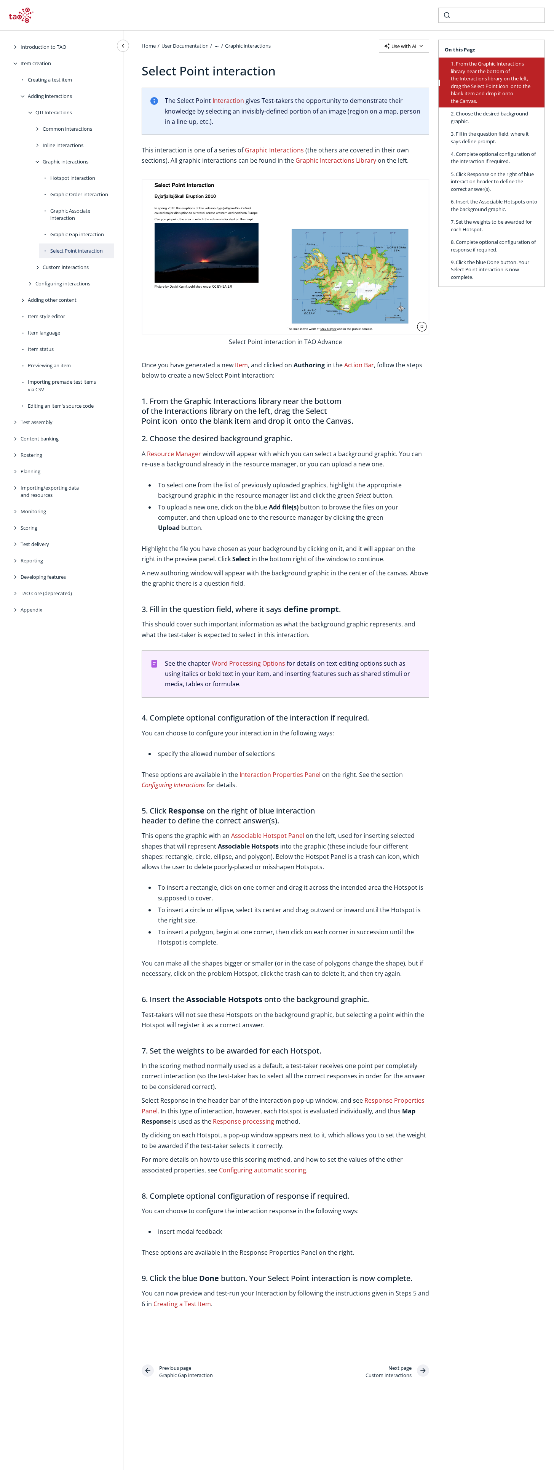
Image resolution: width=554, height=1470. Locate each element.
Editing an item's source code (61, 405)
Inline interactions (63, 145)
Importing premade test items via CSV (62, 385)
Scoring (29, 527)
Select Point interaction (76, 250)
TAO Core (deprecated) (46, 593)
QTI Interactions (53, 112)
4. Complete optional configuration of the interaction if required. (493, 158)
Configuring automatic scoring (262, 1170)
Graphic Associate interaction (70, 214)
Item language (44, 332)
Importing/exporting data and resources (50, 491)
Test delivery (35, 544)
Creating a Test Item (182, 1304)
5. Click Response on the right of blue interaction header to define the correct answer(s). (492, 181)
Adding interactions (50, 96)
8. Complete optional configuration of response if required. (493, 246)
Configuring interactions (62, 283)
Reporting (32, 560)
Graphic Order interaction (79, 194)
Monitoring (33, 511)
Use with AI (404, 46)
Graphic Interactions (274, 150)
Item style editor (46, 316)
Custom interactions (66, 267)
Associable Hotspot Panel (267, 835)
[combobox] (491, 15)
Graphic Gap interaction (77, 234)
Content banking (40, 438)
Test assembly (37, 422)
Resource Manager (174, 454)
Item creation (36, 63)
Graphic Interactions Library (335, 160)
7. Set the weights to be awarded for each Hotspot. (491, 225)
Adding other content (52, 299)
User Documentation (185, 45)
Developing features (43, 576)
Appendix (31, 609)
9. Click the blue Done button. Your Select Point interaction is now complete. (490, 269)
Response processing (243, 1121)
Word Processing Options (248, 663)
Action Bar (359, 365)
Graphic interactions (65, 161)
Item (241, 365)
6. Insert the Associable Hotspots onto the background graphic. (494, 205)
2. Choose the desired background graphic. (489, 117)
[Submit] (447, 15)
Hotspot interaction (72, 178)
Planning (30, 471)
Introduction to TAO (43, 46)
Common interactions (67, 128)
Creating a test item (50, 79)
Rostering (31, 455)
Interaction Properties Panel (280, 774)
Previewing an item (49, 365)
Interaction (228, 100)
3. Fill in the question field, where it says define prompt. (490, 137)
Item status (41, 349)
